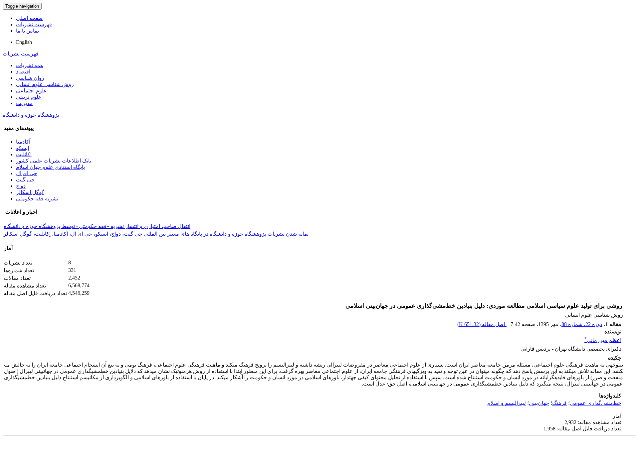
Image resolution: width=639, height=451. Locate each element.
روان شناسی (30, 78)
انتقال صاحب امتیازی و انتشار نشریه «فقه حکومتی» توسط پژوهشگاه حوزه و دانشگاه (97, 226)
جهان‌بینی (539, 403)
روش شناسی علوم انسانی (45, 84)
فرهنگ (559, 403)
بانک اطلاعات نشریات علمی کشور (53, 161)
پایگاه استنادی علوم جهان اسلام (50, 167)
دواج (21, 186)
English (24, 42)
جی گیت (25, 179)
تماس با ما (27, 31)
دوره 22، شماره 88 (581, 324)
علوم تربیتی (29, 97)
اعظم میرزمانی (602, 340)
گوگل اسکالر (30, 192)
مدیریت (24, 103)
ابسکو (22, 148)
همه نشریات (29, 65)
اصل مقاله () (482, 324)
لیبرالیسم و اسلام (506, 403)
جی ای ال (26, 173)
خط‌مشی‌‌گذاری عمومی (595, 403)
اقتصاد (23, 71)
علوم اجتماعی (31, 90)
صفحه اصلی (29, 18)
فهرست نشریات (34, 24)
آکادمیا (23, 142)
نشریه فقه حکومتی (37, 198)
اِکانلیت (24, 154)
